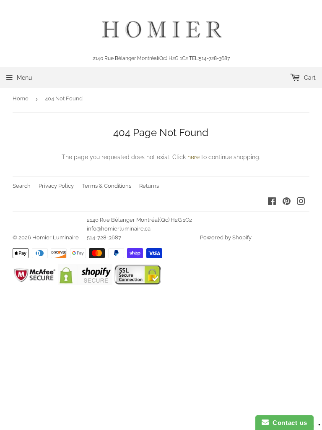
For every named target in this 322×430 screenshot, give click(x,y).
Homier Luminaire (55, 237)
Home (21, 98)
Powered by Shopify (226, 237)
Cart (309, 77)
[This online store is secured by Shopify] (85, 283)
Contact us (288, 422)
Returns (149, 186)
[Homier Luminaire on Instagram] (301, 202)
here (193, 157)
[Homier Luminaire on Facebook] (271, 202)
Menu (24, 77)
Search (22, 186)
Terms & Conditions (106, 186)
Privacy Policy (56, 186)
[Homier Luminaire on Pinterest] (286, 202)
